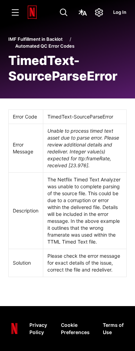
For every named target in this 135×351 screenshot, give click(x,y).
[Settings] (99, 12)
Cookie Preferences (75, 328)
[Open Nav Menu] (15, 12)
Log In (119, 12)
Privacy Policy (38, 328)
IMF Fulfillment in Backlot (35, 39)
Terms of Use (113, 328)
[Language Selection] (82, 12)
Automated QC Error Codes (44, 46)
